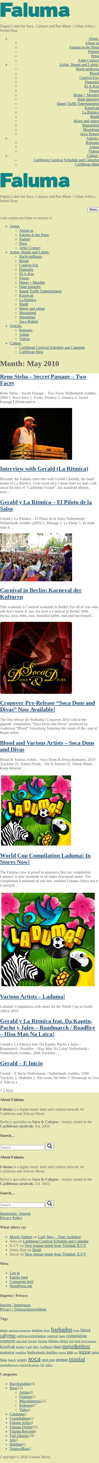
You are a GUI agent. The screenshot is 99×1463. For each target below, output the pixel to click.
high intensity (89, 1341)
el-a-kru (32, 1341)
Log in (15, 1273)
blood (85, 1330)
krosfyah (7, 1346)
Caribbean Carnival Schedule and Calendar (55, 1241)
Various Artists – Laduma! (32, 996)
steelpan (62, 1360)
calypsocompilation (31, 1336)
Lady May (32, 1347)
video (49, 1365)
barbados (61, 1329)
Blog (13, 1388)
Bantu (47, 1330)
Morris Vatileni (21, 1237)
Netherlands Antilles (42, 1352)
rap (76, 1352)
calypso (8, 1335)
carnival (52, 1336)
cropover (7, 1340)
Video (23, 1410)
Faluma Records (22, 1431)
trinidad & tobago (29, 1365)
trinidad (77, 1359)
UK (42, 1365)
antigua (37, 1330)
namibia (20, 1352)
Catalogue (17, 1414)
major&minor (76, 1346)
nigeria (62, 1352)
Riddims (16, 1444)
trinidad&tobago (9, 1365)
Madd (36, 1250)
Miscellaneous (30, 1401)
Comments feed (21, 1282)
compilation (76, 1336)
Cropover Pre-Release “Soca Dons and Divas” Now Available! (47, 706)
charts (62, 1336)
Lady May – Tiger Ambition (59, 1237)
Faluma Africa (20, 1423)
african (4, 1330)
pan (70, 1352)
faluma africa (58, 1341)
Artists (24, 1392)
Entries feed (19, 1277)
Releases (25, 1405)
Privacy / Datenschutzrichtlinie (23, 1309)
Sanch (12, 1360)
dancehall (21, 1341)
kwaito (20, 1347)
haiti (77, 1341)
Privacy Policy (11, 1218)
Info (13, 1440)
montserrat (7, 1352)
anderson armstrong (20, 1330)
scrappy (22, 1360)
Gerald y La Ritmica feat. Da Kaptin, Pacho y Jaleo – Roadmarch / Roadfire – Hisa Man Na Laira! (47, 1027)
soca (34, 1358)
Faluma (42, 1341)
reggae (85, 1351)
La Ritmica (46, 1347)
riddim (95, 1352)
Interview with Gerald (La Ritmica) (44, 469)
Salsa (3, 1360)
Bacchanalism (20, 1384)
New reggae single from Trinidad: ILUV (55, 1245)
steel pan (48, 1360)
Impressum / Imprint (15, 1213)
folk (71, 1341)
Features (25, 1397)
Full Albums (19, 1436)
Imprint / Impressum (15, 1305)
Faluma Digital (21, 1427)
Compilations (20, 1418)
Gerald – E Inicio (21, 1063)
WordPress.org (21, 1286)
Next (9, 1090)
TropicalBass (19, 1449)
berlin (76, 1330)
